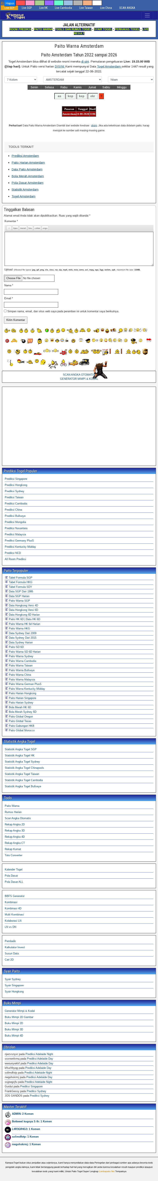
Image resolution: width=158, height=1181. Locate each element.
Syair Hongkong (14, 991)
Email (8, 298)
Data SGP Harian (18, 596)
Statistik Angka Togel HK (20, 755)
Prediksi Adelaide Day (40, 1058)
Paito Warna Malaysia (21, 679)
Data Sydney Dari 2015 (22, 637)
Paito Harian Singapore (22, 698)
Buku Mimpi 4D (14, 1035)
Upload (72, 269)
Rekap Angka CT (15, 842)
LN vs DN (10, 926)
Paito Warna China (19, 674)
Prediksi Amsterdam (25, 155)
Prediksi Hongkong (16, 485)
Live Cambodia (63, 7)
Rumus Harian (13, 812)
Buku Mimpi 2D (14, 1023)
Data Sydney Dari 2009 (22, 633)
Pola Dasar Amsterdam (27, 182)
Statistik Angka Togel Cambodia (24, 780)
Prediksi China (13, 509)
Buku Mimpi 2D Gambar (19, 1017)
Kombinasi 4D (13, 908)
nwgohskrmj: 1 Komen (26, 1144)
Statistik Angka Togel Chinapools (24, 767)
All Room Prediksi (15, 559)
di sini (85, 61)
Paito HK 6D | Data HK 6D (24, 619)
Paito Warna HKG (19, 628)
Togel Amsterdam (109, 66)
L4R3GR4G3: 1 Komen (26, 1129)
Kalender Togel (13, 869)
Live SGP (27, 7)
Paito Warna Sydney (20, 656)
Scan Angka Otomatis (18, 818)
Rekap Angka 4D (15, 836)
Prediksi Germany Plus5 (19, 540)
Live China (106, 7)
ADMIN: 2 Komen (23, 1113)
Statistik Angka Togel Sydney (22, 761)
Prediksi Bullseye (15, 515)
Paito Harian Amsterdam (28, 162)
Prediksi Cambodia (16, 503)
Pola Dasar (11, 875)
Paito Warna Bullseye (21, 670)
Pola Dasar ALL (14, 881)
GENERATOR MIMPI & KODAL (79, 378)
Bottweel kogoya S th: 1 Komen (32, 1121)
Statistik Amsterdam (25, 189)
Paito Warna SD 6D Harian (24, 651)
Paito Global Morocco (21, 730)
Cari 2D (9, 959)
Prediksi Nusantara (16, 528)
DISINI (60, 66)
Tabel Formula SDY (20, 586)
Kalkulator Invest (15, 947)
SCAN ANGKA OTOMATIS (79, 374)
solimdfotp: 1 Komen (25, 1136)
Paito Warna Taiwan (20, 665)
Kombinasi (11, 902)
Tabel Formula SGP (20, 577)
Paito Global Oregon (20, 716)
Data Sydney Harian (20, 642)
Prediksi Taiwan (14, 497)
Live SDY (9, 7)
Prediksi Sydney (14, 491)
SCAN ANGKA (127, 7)
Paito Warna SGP (19, 600)
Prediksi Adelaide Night (39, 1054)
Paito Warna (12, 805)
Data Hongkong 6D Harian (24, 614)
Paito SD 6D (16, 647)
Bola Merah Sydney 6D (22, 711)
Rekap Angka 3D (15, 830)
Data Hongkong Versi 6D (23, 609)
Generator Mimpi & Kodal (20, 1010)
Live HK (43, 7)
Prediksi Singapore (16, 478)
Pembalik (10, 941)
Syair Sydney (13, 979)
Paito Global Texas (19, 721)
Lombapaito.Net (107, 1171)
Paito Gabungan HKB (21, 725)
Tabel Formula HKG (20, 582)
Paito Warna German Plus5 (24, 684)
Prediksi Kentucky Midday (20, 546)
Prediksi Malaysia (15, 534)
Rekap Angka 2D (15, 824)
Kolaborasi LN (13, 920)
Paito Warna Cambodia (22, 661)
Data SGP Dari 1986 (20, 591)
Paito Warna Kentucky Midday (26, 688)
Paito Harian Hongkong (22, 693)
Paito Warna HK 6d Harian (24, 623)
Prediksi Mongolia (15, 522)
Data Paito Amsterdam (27, 169)
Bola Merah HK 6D (19, 707)
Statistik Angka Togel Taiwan (22, 774)
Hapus (10, 3)
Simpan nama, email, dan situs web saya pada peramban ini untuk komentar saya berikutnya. (63, 311)
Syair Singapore (14, 985)
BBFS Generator (14, 896)
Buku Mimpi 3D (14, 1029)
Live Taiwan (86, 7)
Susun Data (12, 953)
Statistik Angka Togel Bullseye (23, 786)
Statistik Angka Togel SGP (21, 749)
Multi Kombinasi (14, 914)
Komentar (11, 221)
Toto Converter (13, 855)
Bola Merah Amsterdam (28, 176)
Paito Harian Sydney (20, 702)
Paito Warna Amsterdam (79, 46)
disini (94, 125)
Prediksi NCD (13, 552)
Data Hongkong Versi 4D (23, 605)
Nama (8, 285)
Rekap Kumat (13, 849)
